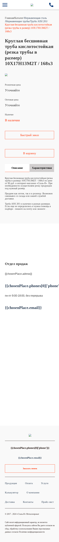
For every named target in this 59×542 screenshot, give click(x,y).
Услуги (44, 483)
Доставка (10, 501)
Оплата (29, 483)
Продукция (11, 483)
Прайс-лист (47, 501)
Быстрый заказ (29, 135)
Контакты (28, 501)
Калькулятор (11, 492)
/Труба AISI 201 (38, 21)
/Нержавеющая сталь (35, 18)
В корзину (29, 153)
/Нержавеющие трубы (17, 21)
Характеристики (42, 167)
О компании (33, 492)
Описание (17, 167)
